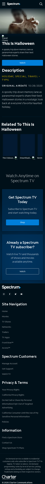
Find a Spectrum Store (12, 437)
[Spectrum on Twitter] (15, 294)
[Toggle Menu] (3, 4)
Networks (6, 327)
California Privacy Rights (13, 394)
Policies (5, 421)
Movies (5, 316)
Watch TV (6, 374)
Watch (22, 62)
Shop (22, 222)
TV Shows (6, 321)
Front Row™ (7, 342)
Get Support (7, 368)
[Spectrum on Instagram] (4, 294)
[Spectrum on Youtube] (21, 294)
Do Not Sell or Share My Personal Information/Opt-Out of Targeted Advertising (17, 404)
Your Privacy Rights (10, 389)
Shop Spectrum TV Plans (13, 448)
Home (5, 311)
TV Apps (6, 337)
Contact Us (7, 442)
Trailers (5, 332)
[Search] (41, 4)
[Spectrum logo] (13, 4)
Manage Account (9, 363)
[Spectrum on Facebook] (10, 294)
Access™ (6, 347)
